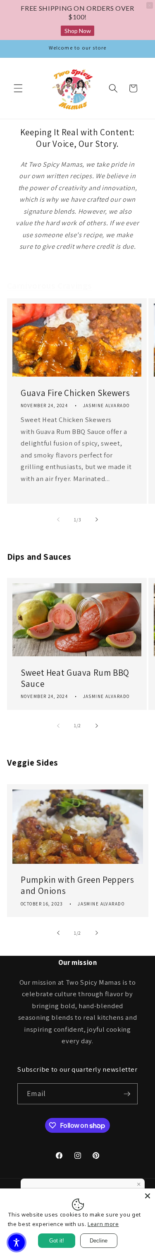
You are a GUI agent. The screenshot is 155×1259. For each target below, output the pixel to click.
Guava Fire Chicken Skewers (75, 392)
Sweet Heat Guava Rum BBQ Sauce (75, 678)
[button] (18, 88)
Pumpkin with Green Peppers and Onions (77, 885)
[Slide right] (97, 520)
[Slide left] (58, 520)
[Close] (147, 1196)
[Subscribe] (127, 1094)
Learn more (103, 1224)
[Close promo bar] (149, 5)
